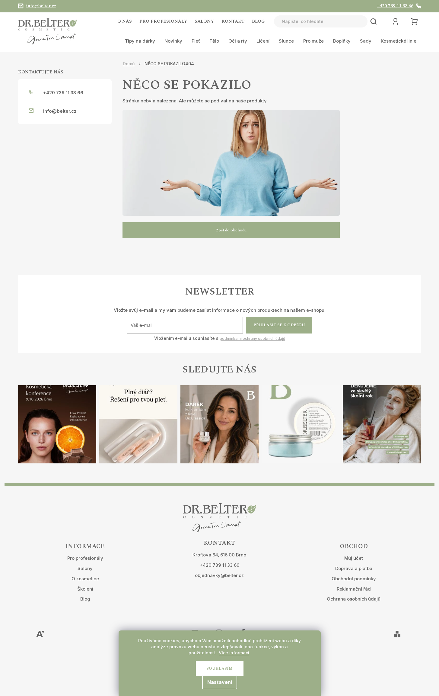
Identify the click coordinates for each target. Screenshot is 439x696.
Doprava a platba (353, 568)
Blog (258, 21)
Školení (85, 589)
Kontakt (232, 21)
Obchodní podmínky (354, 579)
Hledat (373, 21)
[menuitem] (140, 41)
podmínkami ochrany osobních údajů (252, 338)
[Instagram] (219, 628)
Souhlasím (219, 668)
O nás (124, 21)
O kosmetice (85, 579)
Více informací (234, 652)
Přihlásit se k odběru (279, 325)
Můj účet (353, 558)
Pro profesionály (163, 21)
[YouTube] (194, 628)
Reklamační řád (354, 589)
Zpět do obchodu (231, 230)
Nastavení (219, 682)
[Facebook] (243, 628)
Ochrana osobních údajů (353, 599)
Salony (204, 21)
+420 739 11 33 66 (219, 565)
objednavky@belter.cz (219, 575)
